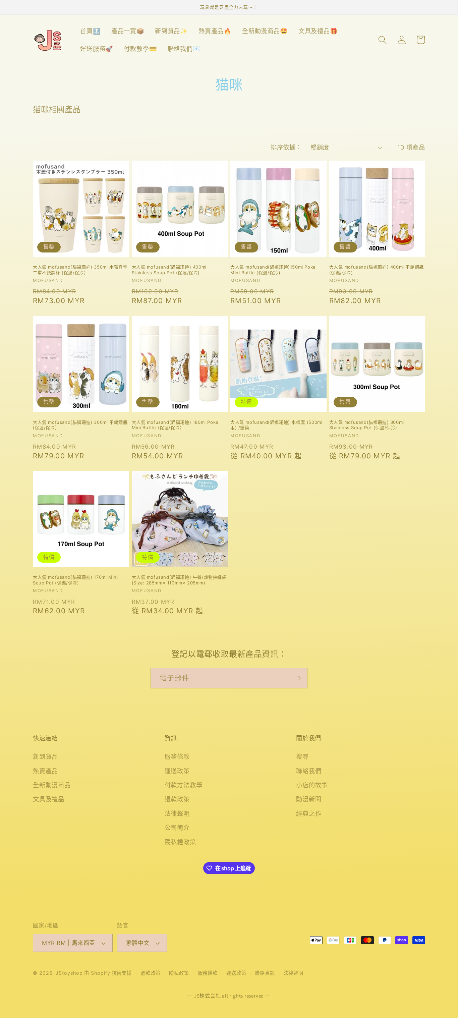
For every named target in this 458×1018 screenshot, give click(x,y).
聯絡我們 (308, 771)
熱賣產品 (45, 771)
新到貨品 (45, 756)
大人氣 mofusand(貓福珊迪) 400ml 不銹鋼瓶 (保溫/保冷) (376, 269)
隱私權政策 (180, 842)
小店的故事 (312, 785)
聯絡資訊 (265, 973)
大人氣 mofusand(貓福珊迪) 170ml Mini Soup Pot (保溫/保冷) (75, 579)
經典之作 (308, 813)
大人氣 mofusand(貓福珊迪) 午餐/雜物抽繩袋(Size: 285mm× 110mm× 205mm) (179, 579)
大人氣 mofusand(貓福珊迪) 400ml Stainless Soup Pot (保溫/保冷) (169, 269)
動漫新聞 (308, 799)
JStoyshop (69, 973)
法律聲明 (177, 813)
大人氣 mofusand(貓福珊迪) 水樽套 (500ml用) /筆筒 (276, 425)
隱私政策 (179, 973)
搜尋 (302, 756)
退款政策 (177, 799)
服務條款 (177, 756)
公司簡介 (177, 827)
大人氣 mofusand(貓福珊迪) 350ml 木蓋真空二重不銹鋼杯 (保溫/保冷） (80, 269)
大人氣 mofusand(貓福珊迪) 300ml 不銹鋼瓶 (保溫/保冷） (80, 425)
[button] (382, 39)
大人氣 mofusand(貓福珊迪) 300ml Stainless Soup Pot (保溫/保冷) (366, 425)
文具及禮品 (48, 799)
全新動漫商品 (52, 785)
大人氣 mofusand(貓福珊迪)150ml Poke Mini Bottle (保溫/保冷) (273, 269)
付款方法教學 (184, 785)
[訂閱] (297, 678)
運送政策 (177, 771)
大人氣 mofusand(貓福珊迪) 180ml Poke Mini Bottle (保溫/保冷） (175, 425)
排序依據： (286, 147)
